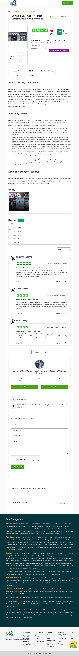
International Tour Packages (45, 578)
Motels (43, 571)
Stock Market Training (44, 604)
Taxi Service (57, 583)
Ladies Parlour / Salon (56, 610)
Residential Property (30, 540)
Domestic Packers (44, 597)
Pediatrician (56, 523)
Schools (17, 553)
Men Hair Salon (44, 612)
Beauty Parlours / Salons (26, 610)
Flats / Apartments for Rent (32, 544)
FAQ (16, 75)
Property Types (18, 540)
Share (64, 16)
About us (26, 632)
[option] (19, 201)
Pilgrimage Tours (11, 585)
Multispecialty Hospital (65, 529)
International (49, 553)
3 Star (43, 574)
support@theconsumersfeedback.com (18, 639)
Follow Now (54, 387)
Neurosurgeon (23, 533)
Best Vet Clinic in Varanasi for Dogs (29, 268)
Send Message (24, 387)
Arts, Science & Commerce (63, 556)
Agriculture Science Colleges (46, 560)
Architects (19, 549)
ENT (48, 531)
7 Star (38, 574)
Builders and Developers (33, 537)
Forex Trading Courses (60, 604)
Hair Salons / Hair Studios (30, 612)
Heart (31, 529)
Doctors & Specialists (20, 11)
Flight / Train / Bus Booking (26, 580)
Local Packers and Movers (30, 597)
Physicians (48, 526)
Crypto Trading (63, 601)
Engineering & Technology (32, 556)
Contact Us (32, 75)
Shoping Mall (20, 537)
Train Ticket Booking (64, 580)
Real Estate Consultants (50, 542)
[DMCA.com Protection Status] (73, 644)
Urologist (15, 533)
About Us (16, 71)
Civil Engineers (10, 549)
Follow (54, 17)
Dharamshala (10, 574)
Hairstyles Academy (12, 617)
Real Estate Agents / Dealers (21, 542)
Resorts (37, 571)
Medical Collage (48, 556)
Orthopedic (22, 526)
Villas (63, 540)
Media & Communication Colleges (25, 560)
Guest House (51, 571)
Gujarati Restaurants (21, 591)
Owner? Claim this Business (58, 50)
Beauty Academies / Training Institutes (46, 615)
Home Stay (68, 571)
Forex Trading (52, 601)
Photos (32, 71)
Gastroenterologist (11, 526)
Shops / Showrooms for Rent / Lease (55, 544)
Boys (29, 571)
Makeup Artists (16, 615)
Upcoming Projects (48, 537)
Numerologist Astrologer (20, 568)
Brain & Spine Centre (50, 529)
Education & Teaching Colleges (47, 558)
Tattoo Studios (27, 615)
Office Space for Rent (24, 547)
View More (62, 503)
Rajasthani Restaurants (36, 591)
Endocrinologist (35, 523)
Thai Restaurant (25, 594)
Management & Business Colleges (16, 558)
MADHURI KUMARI (24, 257)
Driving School (68, 553)
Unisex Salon (65, 612)
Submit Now (17, 466)
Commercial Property (44, 540)
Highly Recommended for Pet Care (29, 299)
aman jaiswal (22, 289)
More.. (8, 621)
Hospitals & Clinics (66, 526)
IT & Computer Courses (46, 563)
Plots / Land (57, 540)
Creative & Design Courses (63, 563)
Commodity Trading (40, 601)
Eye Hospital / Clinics (12, 529)
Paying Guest (60, 571)
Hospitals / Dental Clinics (14, 531)
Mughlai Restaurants (65, 591)
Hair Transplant (16, 612)
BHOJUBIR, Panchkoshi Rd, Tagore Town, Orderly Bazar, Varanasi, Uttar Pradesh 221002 (42, 406)
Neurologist (46, 523)
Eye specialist (59, 533)
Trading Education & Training (27, 604)
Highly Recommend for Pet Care (28, 331)
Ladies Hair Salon (55, 612)
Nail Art (21, 617)
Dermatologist (67, 523)
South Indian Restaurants (42, 589)
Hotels (34, 574)
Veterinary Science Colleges (64, 560)
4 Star (52, 574)
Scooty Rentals (46, 583)
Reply (59, 281)
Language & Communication (15, 565)
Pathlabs (52, 531)
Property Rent (17, 544)
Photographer (59, 537)
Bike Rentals (27, 583)
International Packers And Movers (61, 597)
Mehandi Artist (28, 617)
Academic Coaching (32, 563)
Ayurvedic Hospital (39, 531)
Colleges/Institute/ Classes (14, 556)
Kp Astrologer (61, 565)
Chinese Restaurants (12, 594)
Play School (58, 553)
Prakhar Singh (22, 321)
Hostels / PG (23, 571)
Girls (33, 571)
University (28, 565)
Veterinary (32, 11)
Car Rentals (36, 583)
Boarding (24, 553)
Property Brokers (36, 542)
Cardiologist (30, 526)
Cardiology (38, 529)
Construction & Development (39, 547)
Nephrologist (56, 526)
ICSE (35, 553)
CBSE (30, 553)
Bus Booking (53, 580)
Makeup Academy (66, 615)
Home (10, 11)
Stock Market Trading (26, 601)
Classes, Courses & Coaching (15, 563)
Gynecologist (39, 526)
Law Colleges (32, 558)
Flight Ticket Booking (42, 580)
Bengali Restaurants (51, 591)
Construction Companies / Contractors (60, 547)
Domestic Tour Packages (27, 578)
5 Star (47, 574)
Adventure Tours (67, 583)
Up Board (41, 553)
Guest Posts (39, 642)
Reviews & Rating (47, 71)
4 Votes (66, 32)
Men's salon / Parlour (41, 610)
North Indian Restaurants (59, 589)
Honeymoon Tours (61, 578)
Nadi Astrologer (38, 565)
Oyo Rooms (27, 574)
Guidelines (62, 638)
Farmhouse (18, 574)
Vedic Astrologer (50, 565)
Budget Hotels (59, 574)
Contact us (39, 632)
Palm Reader (33, 568)
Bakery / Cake (29, 589)
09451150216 (35, 46)
